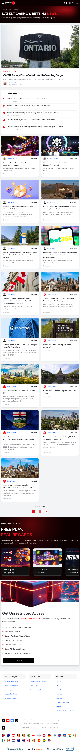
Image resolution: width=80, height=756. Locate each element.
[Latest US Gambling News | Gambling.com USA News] (49, 740)
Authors (58, 686)
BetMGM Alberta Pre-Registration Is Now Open (59, 392)
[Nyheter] (44, 740)
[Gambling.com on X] (3, 722)
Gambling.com (6, 9)
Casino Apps (34, 686)
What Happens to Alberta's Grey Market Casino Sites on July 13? (59, 438)
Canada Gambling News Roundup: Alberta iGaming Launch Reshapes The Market (59, 207)
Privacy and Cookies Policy (49, 727)
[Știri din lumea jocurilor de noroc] (33, 740)
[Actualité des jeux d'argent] (23, 735)
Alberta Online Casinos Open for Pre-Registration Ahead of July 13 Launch (17, 486)
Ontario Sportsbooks (10, 690)
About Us (58, 681)
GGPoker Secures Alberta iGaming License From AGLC (57, 164)
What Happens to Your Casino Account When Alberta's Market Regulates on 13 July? (18, 439)
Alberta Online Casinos (11, 681)
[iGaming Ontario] (15, 749)
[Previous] (49, 511)
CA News (16, 9)
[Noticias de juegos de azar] (8, 740)
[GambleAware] (34, 749)
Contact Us (59, 694)
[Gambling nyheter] (23, 740)
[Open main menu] (3, 3)
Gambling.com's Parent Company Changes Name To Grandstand (20, 346)
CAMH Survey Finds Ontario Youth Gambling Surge (33, 75)
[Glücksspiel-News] (13, 735)
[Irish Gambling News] (74, 735)
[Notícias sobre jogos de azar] (28, 735)
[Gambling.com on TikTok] (3, 729)
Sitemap (58, 706)
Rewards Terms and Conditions (65, 710)
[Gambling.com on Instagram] (16, 722)
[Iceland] (59, 735)
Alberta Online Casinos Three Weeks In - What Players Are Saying (59, 299)
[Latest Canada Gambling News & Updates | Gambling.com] (33, 735)
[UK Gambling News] (3, 735)
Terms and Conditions (29, 727)
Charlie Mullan (12, 83)
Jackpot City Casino (10, 694)
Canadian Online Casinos (38, 681)
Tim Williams (51, 295)
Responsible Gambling (62, 702)
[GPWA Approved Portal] (70, 749)
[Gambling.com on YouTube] (7, 722)
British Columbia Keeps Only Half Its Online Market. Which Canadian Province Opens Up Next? (20, 254)
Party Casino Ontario (11, 698)
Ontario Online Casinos (11, 686)
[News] (3, 740)
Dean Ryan (11, 202)
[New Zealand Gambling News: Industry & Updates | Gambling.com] (18, 740)
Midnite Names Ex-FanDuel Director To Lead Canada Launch (18, 164)
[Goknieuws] (18, 735)
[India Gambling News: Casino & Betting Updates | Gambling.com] (69, 735)
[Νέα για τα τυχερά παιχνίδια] (54, 735)
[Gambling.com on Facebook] (12, 722)
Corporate (59, 698)
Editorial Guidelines (62, 690)
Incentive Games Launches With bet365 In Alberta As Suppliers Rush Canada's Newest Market (60, 254)
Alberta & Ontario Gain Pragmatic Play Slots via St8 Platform (18, 207)
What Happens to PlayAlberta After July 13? (19, 392)
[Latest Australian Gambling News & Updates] (8, 735)
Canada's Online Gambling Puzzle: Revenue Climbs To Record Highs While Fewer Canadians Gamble (18, 300)
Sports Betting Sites (36, 690)
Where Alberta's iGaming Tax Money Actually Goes (57, 346)
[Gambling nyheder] (44, 735)
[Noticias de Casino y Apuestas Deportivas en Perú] (28, 740)
